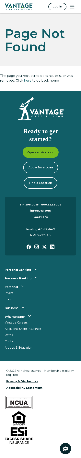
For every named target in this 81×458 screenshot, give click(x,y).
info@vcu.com (40, 210)
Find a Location (40, 183)
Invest (9, 293)
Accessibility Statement (24, 388)
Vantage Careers (16, 322)
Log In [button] (57, 6)
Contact (10, 341)
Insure (9, 299)
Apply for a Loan (40, 167)
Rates (9, 335)
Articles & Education (18, 347)
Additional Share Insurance (23, 329)
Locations (40, 216)
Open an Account (40, 152)
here (27, 80)
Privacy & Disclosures (22, 381)
